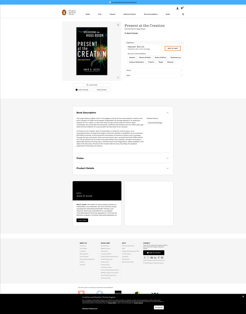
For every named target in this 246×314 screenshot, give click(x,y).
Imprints (82, 265)
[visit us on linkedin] (155, 257)
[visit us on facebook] (144, 257)
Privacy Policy (105, 265)
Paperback (154, 43)
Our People (83, 248)
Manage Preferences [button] (89, 308)
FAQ (123, 248)
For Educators (126, 254)
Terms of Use (105, 262)
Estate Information (128, 262)
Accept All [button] (159, 307)
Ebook (154, 70)
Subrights (125, 256)
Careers (82, 262)
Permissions (126, 259)
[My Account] (177, 7)
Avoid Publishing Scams (108, 275)
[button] (88, 14)
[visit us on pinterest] (158, 257)
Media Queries (105, 248)
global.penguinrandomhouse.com (154, 260)
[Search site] (183, 14)
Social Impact (84, 256)
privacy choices (138, 303)
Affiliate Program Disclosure (110, 273)
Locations (83, 251)
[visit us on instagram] (162, 257)
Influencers (104, 251)
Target (160, 62)
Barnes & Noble (145, 57)
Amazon (132, 57)
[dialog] (123, 304)
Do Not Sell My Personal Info (110, 270)
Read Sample (102, 90)
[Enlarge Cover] (118, 78)
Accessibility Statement (87, 259)
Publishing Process (128, 246)
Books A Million (160, 57)
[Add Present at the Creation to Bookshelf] (118, 25)
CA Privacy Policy (106, 267)
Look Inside (93, 85)
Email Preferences (106, 259)
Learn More (83, 220)
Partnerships (105, 246)
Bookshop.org (176, 57)
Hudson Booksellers (136, 62)
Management (84, 254)
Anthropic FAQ (105, 278)
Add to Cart (173, 48)
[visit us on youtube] (151, 257)
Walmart (170, 62)
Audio (154, 75)
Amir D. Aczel (132, 33)
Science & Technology (155, 123)
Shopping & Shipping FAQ (130, 251)
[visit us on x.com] (148, 257)
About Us (83, 243)
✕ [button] (243, 297)
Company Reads (106, 254)
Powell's (151, 62)
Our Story (83, 246)
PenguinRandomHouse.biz (109, 256)
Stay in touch (155, 253)
